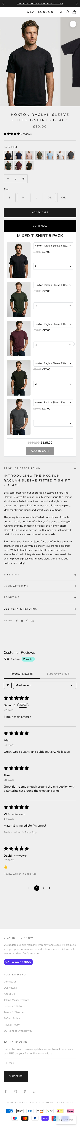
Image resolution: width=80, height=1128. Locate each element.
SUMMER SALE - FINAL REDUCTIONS (40, 3)
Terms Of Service (13, 1012)
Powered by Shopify (57, 1102)
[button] (12, 134)
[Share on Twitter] (21, 620)
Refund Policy (12, 1018)
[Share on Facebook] (16, 620)
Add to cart (40, 212)
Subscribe (16, 1076)
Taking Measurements (16, 1000)
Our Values (10, 988)
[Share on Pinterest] (27, 620)
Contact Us (10, 981)
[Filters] (8, 685)
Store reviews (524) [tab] (58, 673)
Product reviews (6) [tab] (22, 673)
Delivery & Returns (14, 1006)
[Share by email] (32, 620)
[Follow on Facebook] (5, 1091)
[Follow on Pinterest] (25, 1091)
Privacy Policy (12, 1024)
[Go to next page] (50, 888)
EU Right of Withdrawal (18, 1031)
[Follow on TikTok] (34, 1091)
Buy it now (40, 226)
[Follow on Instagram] (15, 1091)
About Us (9, 994)
